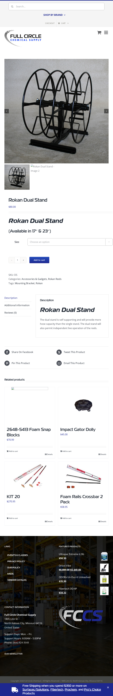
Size (17, 242)
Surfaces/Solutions (36, 689)
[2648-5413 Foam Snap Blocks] (30, 405)
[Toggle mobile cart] (99, 32)
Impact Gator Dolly (77, 429)
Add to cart (39, 260)
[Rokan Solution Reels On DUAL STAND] (56, 111)
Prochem (71, 689)
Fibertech (56, 689)
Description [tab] (10, 298)
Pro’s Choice (92, 689)
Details (50, 454)
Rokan (39, 283)
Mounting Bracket (25, 283)
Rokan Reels (55, 279)
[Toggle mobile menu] (106, 32)
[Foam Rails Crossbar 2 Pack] (83, 476)
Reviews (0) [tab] (10, 312)
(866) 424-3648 (21, 642)
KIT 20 (13, 496)
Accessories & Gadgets (34, 279)
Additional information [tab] (17, 305)
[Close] (108, 687)
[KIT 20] (30, 476)
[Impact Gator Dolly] (83, 405)
